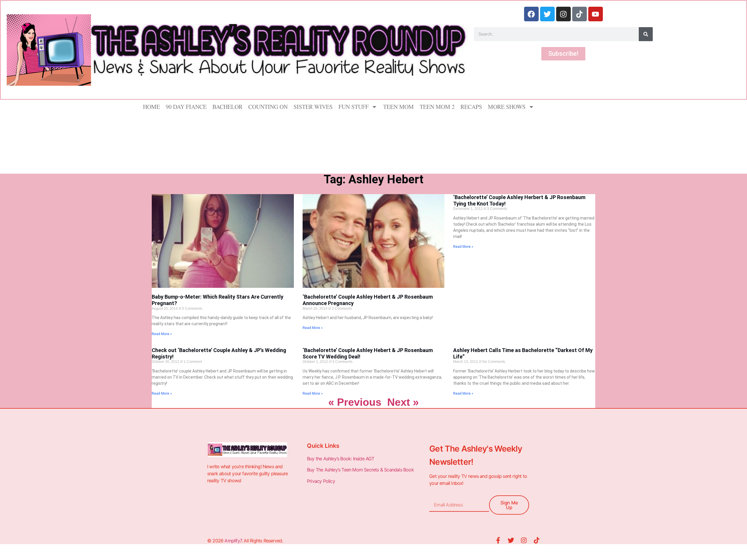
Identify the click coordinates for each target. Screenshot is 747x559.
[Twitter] (547, 14)
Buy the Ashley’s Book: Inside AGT (340, 459)
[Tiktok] (579, 14)
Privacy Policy (321, 481)
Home (151, 107)
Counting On (268, 107)
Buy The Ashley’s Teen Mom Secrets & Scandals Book (360, 470)
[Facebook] (531, 14)
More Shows (507, 107)
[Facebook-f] (498, 540)
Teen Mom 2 (437, 107)
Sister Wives (313, 107)
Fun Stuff (353, 107)
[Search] (646, 34)
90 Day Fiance (186, 107)
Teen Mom (398, 107)
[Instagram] (563, 14)
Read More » (162, 334)
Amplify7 (233, 541)
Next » (403, 402)
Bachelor (227, 107)
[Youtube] (595, 14)
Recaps (471, 107)
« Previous (354, 402)
